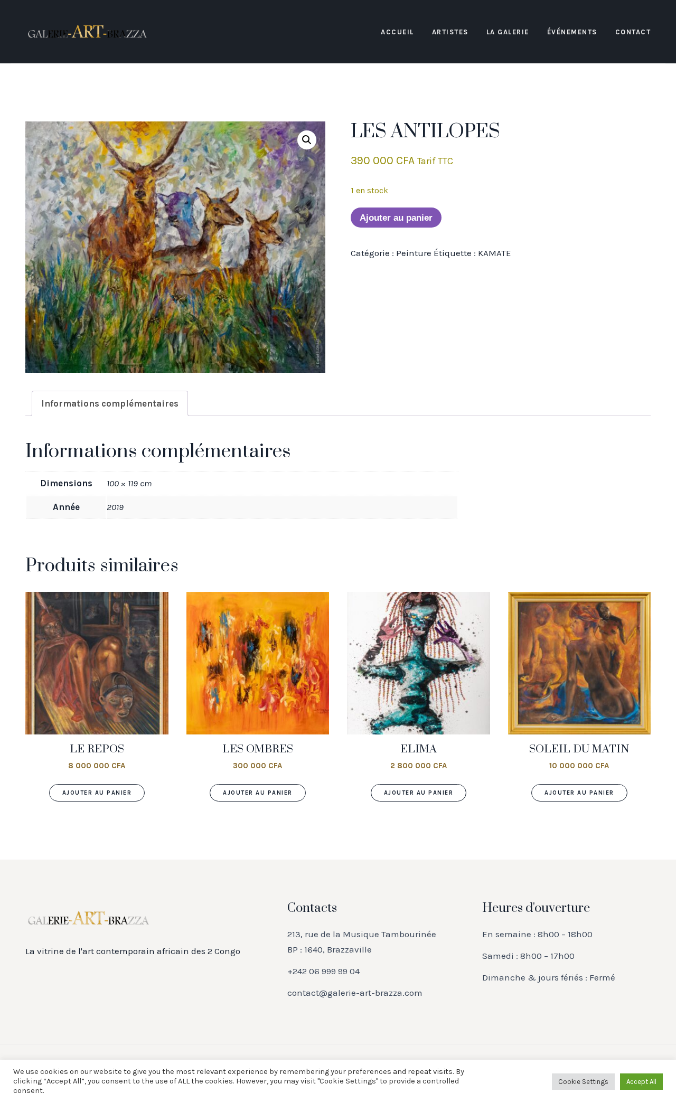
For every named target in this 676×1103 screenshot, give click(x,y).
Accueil (397, 32)
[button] (306, 139)
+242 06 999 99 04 (323, 971)
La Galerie (507, 32)
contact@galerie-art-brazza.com (354, 992)
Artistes (450, 32)
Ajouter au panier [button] (97, 792)
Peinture (413, 253)
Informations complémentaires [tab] (110, 403)
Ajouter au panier (396, 218)
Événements (572, 32)
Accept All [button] (641, 1082)
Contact (633, 32)
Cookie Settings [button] (583, 1082)
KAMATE (494, 253)
